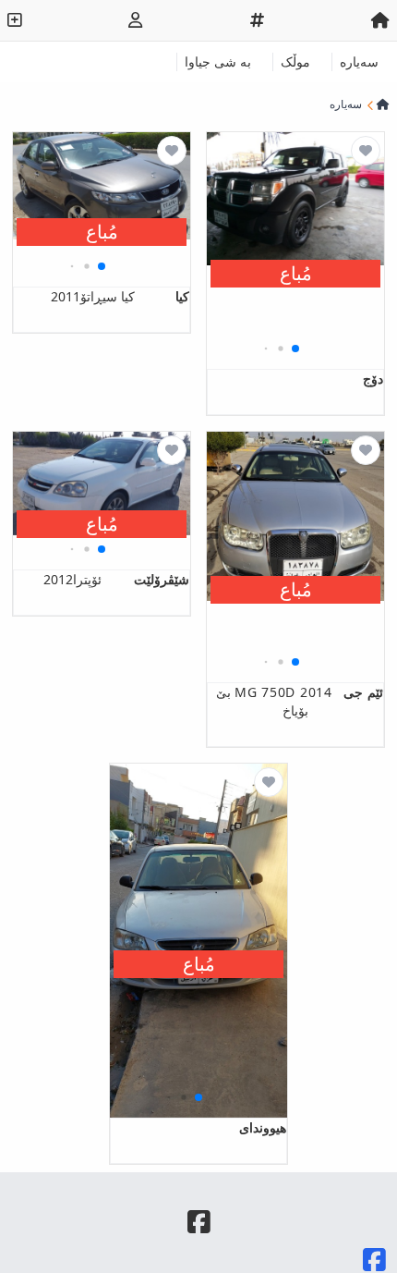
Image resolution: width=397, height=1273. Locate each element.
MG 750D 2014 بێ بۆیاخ (299, 701)
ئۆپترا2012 (116, 579)
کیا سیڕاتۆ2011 (120, 296)
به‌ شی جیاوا (218, 61)
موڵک (295, 61)
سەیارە (359, 61)
